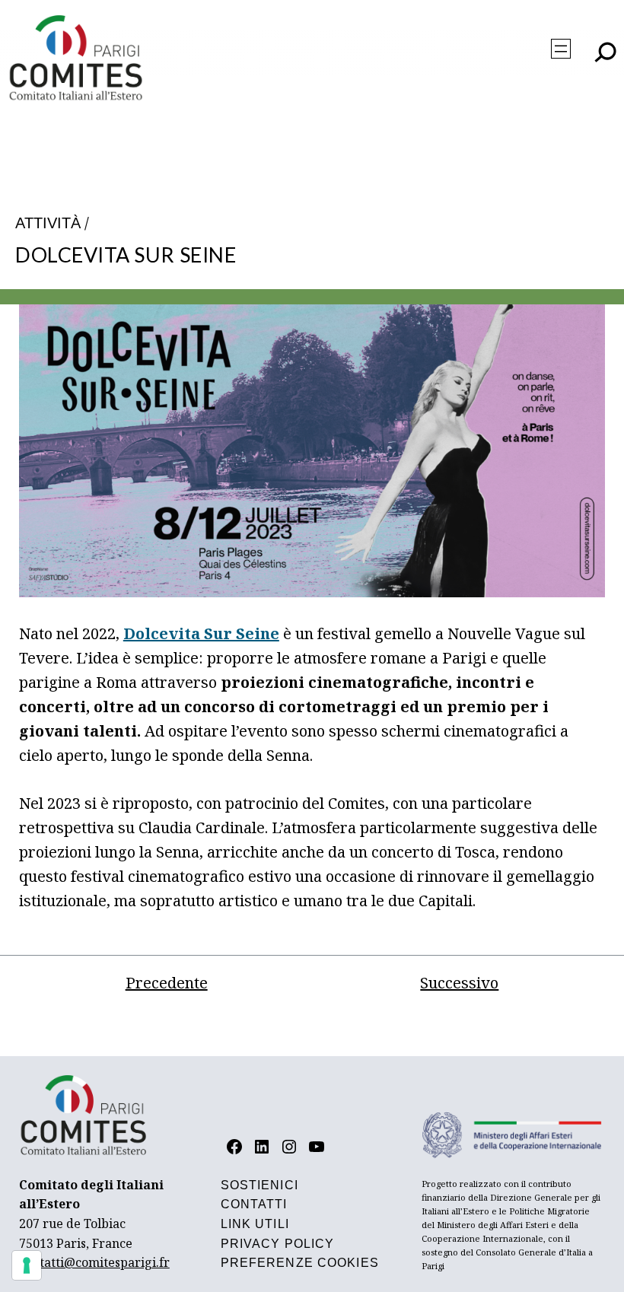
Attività (48, 223)
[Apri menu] (561, 49)
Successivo (459, 982)
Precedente (167, 982)
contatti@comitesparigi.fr (94, 1262)
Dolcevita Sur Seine (201, 633)
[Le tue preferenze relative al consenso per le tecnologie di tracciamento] (26, 1265)
